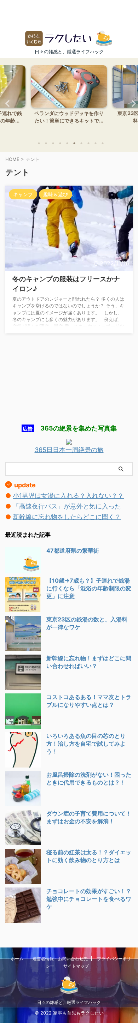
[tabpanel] (69, 100)
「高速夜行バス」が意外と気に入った (67, 506)
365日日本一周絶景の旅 (69, 449)
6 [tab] (74, 143)
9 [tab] (95, 143)
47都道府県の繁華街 (72, 550)
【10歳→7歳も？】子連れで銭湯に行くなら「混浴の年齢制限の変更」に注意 (88, 588)
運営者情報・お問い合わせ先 (60, 958)
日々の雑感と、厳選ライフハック (69, 1002)
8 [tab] (88, 143)
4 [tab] (60, 143)
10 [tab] (102, 143)
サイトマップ (76, 966)
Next (131, 103)
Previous (6, 103)
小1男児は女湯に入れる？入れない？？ (68, 495)
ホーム (17, 958)
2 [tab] (46, 143)
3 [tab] (53, 143)
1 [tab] (38, 143)
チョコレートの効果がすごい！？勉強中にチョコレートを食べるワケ (88, 898)
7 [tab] (81, 143)
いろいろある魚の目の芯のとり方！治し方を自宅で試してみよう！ (86, 743)
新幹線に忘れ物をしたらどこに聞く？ (67, 516)
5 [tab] (67, 143)
